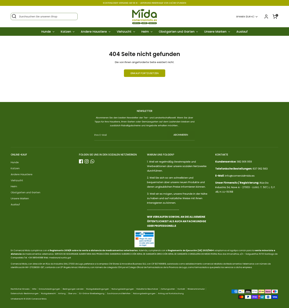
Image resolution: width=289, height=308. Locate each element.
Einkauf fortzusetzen (145, 73)
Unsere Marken (215, 31)
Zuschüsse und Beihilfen (119, 293)
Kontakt (181, 289)
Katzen (66, 31)
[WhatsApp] (92, 161)
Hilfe (34, 289)
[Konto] (266, 16)
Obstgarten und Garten (177, 31)
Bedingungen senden (73, 289)
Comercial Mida (38, 298)
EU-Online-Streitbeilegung (91, 293)
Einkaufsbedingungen (49, 289)
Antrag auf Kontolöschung (171, 293)
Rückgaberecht (48, 293)
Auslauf (242, 31)
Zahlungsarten (168, 289)
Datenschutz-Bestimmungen (25, 293)
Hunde (46, 31)
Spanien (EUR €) (245, 16)
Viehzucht (124, 31)
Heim (145, 31)
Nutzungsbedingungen (123, 289)
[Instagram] (87, 161)
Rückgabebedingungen (97, 289)
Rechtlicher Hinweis (20, 289)
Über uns (72, 293)
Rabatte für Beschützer (147, 289)
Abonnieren (180, 134)
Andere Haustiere (94, 31)
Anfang (62, 293)
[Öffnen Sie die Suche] (14, 16)
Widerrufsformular (196, 289)
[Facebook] (81, 161)
